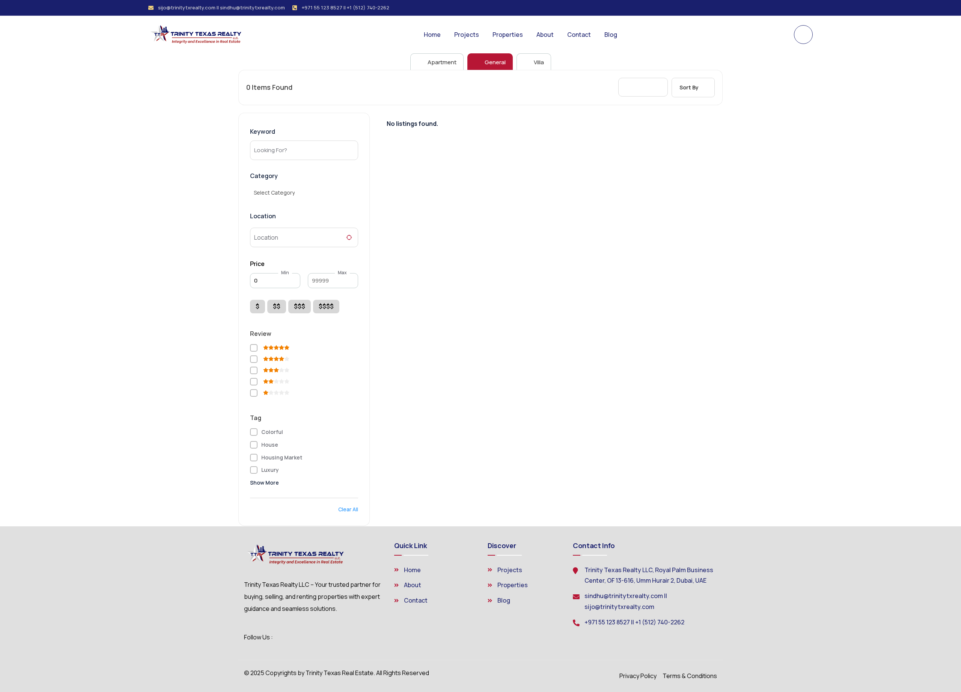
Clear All (348, 509)
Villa (538, 62)
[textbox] (274, 192)
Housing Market (281, 457)
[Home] (197, 34)
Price (257, 264)
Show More (264, 482)
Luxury (270, 469)
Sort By (689, 87)
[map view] (656, 87)
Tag (255, 418)
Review (260, 333)
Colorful (272, 431)
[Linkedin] (810, 8)
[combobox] (301, 192)
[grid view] (629, 87)
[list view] (643, 87)
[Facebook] (797, 8)
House (269, 444)
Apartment (441, 62)
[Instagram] (784, 8)
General (495, 62)
